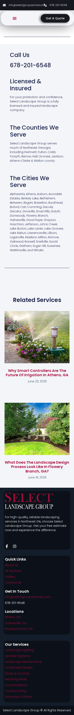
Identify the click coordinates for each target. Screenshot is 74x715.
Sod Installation (16, 685)
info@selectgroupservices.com (28, 597)
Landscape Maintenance (23, 662)
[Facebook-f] (7, 546)
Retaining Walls (16, 679)
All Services (13, 571)
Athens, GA (13, 617)
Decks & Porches (17, 673)
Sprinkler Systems (17, 656)
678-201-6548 (15, 603)
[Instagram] (14, 546)
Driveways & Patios (18, 697)
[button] (15, 18)
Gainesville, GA (15, 623)
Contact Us (13, 582)
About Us (11, 565)
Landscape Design (18, 667)
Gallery (10, 577)
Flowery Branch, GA (19, 629)
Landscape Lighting (19, 650)
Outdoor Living (15, 691)
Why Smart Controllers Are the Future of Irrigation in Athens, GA (37, 373)
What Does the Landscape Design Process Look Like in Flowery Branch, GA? (37, 467)
